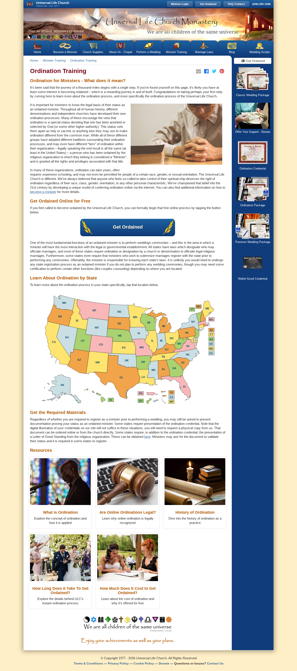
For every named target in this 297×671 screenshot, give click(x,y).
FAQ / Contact (236, 4)
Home (37, 52)
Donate (164, 663)
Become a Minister (65, 52)
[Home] (148, 24)
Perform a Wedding (148, 52)
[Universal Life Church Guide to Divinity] (128, 625)
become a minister (43, 192)
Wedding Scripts (259, 52)
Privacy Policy (118, 663)
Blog (232, 52)
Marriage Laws (204, 52)
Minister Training (176, 52)
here (147, 436)
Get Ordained (208, 4)
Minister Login (180, 4)
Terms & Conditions (88, 663)
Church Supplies (93, 52)
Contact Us (215, 663)
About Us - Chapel (120, 52)
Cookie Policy (143, 663)
